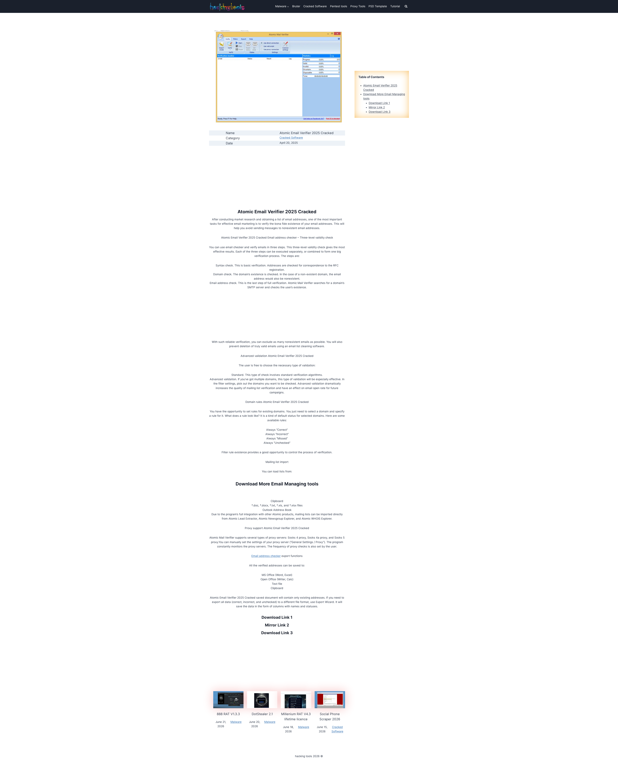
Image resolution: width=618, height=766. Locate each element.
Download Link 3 (277, 632)
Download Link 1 (277, 617)
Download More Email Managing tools (277, 484)
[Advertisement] (277, 171)
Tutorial (395, 6)
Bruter (296, 6)
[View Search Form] (406, 6)
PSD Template (378, 6)
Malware (236, 722)
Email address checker (266, 556)
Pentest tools (338, 6)
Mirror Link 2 (277, 625)
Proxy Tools (357, 6)
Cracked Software (315, 6)
